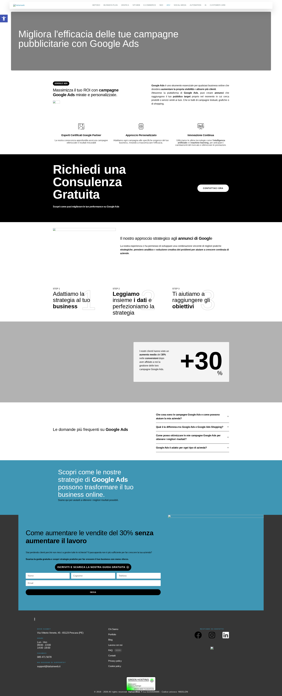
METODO (96, 5)
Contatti (112, 655)
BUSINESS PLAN (111, 5)
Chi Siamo (113, 629)
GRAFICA (125, 5)
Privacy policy (115, 661)
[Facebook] (198, 635)
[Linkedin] (225, 635)
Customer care (217, 5)
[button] (4, 18)
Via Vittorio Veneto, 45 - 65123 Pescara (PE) (60, 633)
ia (205, 5)
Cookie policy (114, 666)
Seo (161, 5)
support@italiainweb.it (48, 666)
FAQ (114, 650)
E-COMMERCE (149, 5)
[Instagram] (212, 635)
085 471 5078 (44, 657)
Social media (180, 5)
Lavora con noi (115, 645)
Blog (110, 640)
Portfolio (112, 634)
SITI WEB (136, 5)
